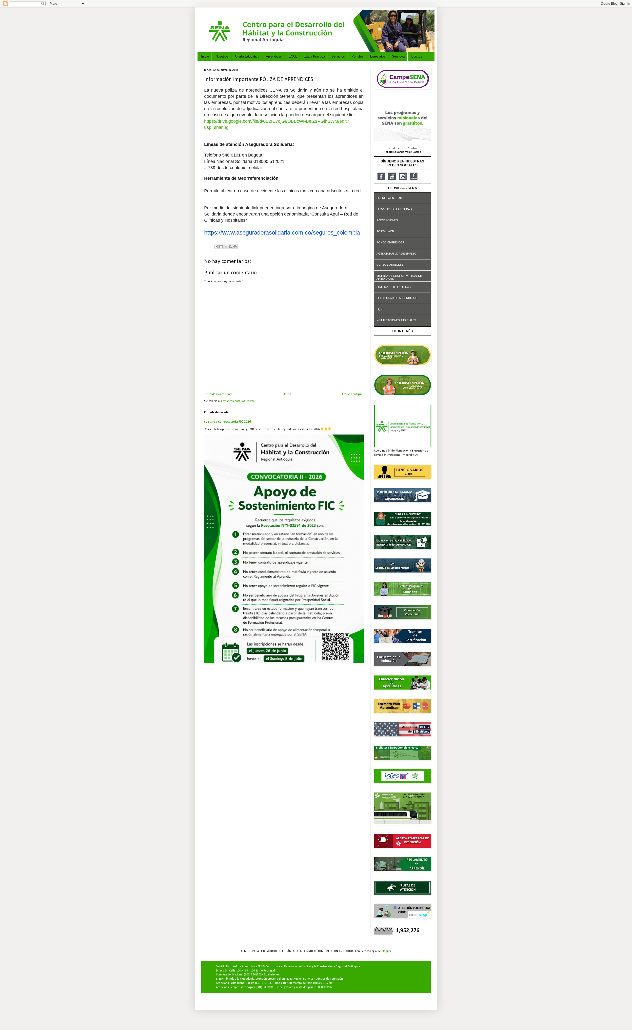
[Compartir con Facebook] (230, 246)
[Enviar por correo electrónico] (216, 246)
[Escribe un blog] (220, 246)
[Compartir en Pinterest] (235, 246)
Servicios (338, 56)
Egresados (377, 56)
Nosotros (222, 56)
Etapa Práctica (314, 56)
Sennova (398, 56)
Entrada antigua (352, 394)
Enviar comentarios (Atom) (237, 401)
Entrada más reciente (219, 394)
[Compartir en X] (225, 246)
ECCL (293, 56)
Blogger (386, 951)
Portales (357, 56)
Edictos (416, 56)
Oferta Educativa (247, 56)
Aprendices (274, 56)
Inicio (205, 56)
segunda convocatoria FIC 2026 (227, 422)
